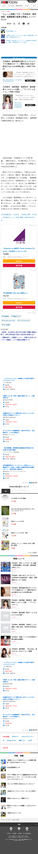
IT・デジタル (11, 5)
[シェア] (19, 24)
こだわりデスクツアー (27, 736)
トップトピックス (24, 320)
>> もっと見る (32, 552)
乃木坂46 (6, 316)
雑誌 (6, 491)
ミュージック (15, 490)
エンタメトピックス (9, 320)
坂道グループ (17, 316)
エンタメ (27, 5)
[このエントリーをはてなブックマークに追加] (28, 24)
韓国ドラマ (22, 740)
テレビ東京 (7, 325)
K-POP (30, 740)
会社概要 (20, 833)
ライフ (34, 5)
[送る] (24, 24)
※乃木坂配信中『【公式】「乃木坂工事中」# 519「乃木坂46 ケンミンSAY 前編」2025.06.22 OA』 (19, 217)
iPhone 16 (15, 736)
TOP (19, 824)
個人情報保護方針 (27, 833)
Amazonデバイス (24, 491)
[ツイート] (14, 24)
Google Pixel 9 (11, 740)
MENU (31, 1)
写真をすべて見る (20, 58)
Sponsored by (25, 482)
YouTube (27, 830)
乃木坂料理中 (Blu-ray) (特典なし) (15, 293)
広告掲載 (14, 833)
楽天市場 (19, 265)
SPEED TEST (19, 5)
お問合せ (9, 833)
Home (11, 830)
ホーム (3, 5)
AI (3, 740)
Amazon (19, 261)
